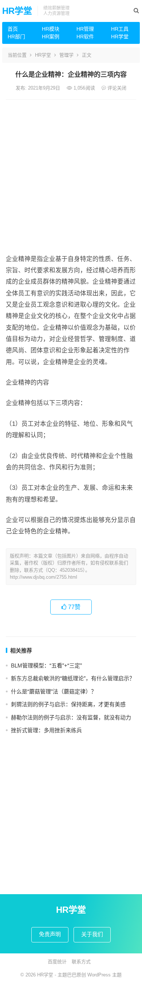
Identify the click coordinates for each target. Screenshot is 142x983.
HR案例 (50, 36)
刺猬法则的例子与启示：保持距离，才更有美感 (68, 704)
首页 (13, 29)
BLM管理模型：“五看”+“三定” (46, 665)
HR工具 (120, 29)
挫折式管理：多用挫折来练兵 (46, 730)
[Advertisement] (71, 174)
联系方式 (81, 961)
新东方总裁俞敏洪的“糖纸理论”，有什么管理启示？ (73, 678)
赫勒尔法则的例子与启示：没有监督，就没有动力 (71, 717)
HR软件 (85, 36)
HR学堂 (17, 11)
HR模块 (50, 29)
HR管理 (85, 29)
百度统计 (57, 961)
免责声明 (50, 934)
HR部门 (16, 36)
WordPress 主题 (104, 975)
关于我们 (92, 934)
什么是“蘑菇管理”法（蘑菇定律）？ (53, 691)
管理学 (66, 55)
